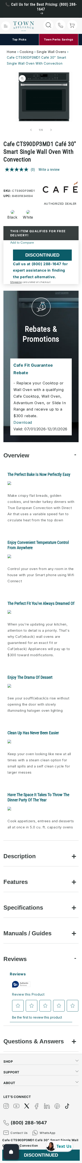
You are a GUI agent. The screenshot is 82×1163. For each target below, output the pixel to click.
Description (19, 856)
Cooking (26, 52)
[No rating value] (18, 169)
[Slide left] (31, 130)
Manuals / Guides (27, 933)
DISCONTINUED (42, 254)
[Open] (11, 1152)
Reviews (15, 959)
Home (11, 52)
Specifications (23, 907)
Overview (16, 455)
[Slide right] (51, 130)
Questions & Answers (33, 1041)
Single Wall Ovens (51, 52)
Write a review (48, 169)
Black (12, 217)
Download (22, 422)
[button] (6, 26)
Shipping (16, 282)
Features (15, 881)
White (28, 217)
